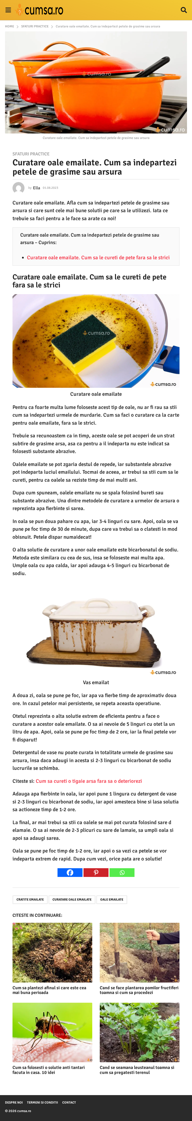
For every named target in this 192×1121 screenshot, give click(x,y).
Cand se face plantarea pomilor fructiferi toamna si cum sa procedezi (139, 990)
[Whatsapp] (122, 872)
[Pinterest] (96, 872)
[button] (8, 10)
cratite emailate (30, 900)
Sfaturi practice (31, 153)
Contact (69, 1103)
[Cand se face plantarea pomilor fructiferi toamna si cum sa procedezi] (140, 952)
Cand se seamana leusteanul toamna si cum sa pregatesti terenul (137, 1070)
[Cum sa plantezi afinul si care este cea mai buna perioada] (52, 952)
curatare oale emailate (72, 900)
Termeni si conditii (42, 1103)
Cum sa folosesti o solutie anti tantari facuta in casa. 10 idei (48, 1070)
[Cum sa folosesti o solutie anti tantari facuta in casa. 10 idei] (52, 1032)
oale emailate (111, 900)
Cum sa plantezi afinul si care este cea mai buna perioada (49, 990)
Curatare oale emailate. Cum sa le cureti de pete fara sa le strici (98, 257)
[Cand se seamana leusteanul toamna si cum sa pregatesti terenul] (140, 1032)
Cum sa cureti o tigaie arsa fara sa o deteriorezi (89, 781)
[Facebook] (70, 872)
